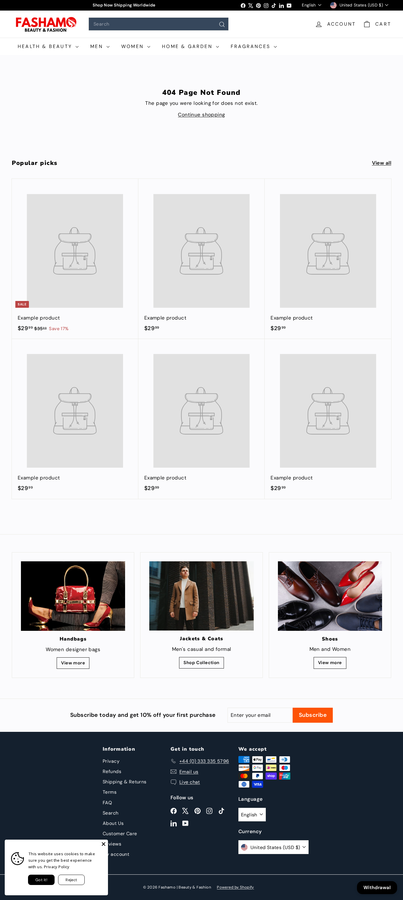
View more (73, 663)
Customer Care (120, 833)
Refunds (112, 771)
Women (133, 46)
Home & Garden (188, 46)
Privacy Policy (57, 866)
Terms (110, 792)
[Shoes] (330, 596)
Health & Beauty (46, 46)
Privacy (111, 761)
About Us (113, 823)
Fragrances (251, 46)
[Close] (104, 844)
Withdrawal (377, 887)
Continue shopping (201, 114)
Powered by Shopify (235, 887)
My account (116, 854)
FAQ (107, 803)
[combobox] (159, 24)
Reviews (112, 844)
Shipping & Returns (125, 782)
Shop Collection (201, 663)
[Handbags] (73, 596)
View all (381, 163)
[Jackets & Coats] (201, 596)
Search (111, 813)
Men (97, 46)
